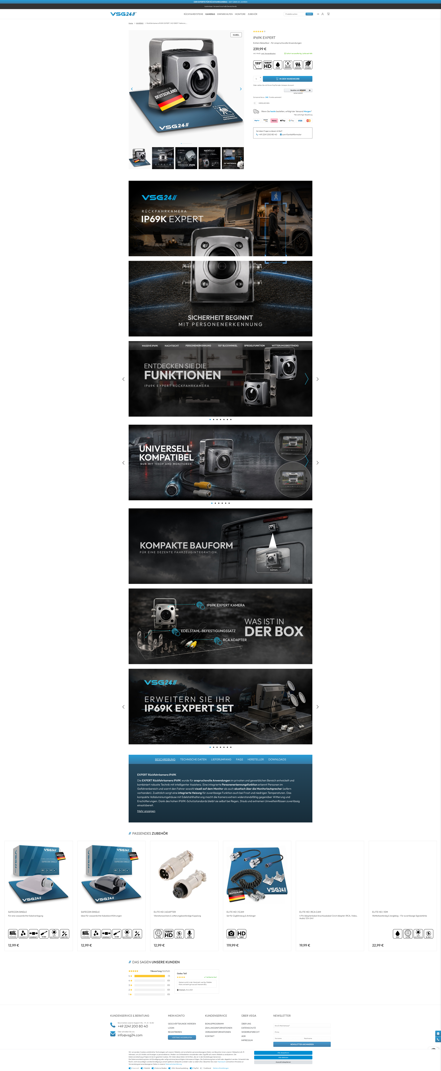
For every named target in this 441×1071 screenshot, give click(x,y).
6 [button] (227, 419)
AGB (243, 1036)
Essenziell (135, 1068)
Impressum (247, 1040)
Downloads (277, 759)
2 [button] (213, 419)
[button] (298, 91)
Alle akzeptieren (283, 1053)
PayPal (195, 1068)
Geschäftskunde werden (182, 1023)
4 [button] (220, 419)
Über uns (246, 1023)
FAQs (239, 759)
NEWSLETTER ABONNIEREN (302, 1044)
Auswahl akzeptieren (283, 1062)
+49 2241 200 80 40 (268, 134)
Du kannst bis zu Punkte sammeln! (267, 97)
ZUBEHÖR (252, 14)
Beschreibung (165, 759)
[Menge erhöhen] (260, 77)
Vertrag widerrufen (182, 1037)
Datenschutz (248, 1028)
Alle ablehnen (283, 1057)
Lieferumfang (221, 759)
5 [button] (224, 419)
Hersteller (256, 759)
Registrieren (175, 1032)
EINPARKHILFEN (225, 14)
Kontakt (209, 1036)
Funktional (207, 1068)
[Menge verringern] (260, 80)
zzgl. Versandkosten (268, 53)
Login (171, 1028)
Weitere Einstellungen (221, 1068)
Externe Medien (161, 1068)
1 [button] (210, 419)
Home (131, 23)
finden (309, 14)
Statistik (147, 1068)
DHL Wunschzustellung (180, 1068)
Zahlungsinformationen (218, 1028)
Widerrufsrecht (250, 1032)
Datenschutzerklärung (174, 1064)
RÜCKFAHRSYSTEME (193, 14)
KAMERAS (210, 14)
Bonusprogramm (214, 1023)
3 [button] (217, 419)
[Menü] (437, 1048)
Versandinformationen (218, 1032)
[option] (220, 6)
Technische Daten (193, 759)
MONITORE (240, 14)
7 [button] (230, 419)
